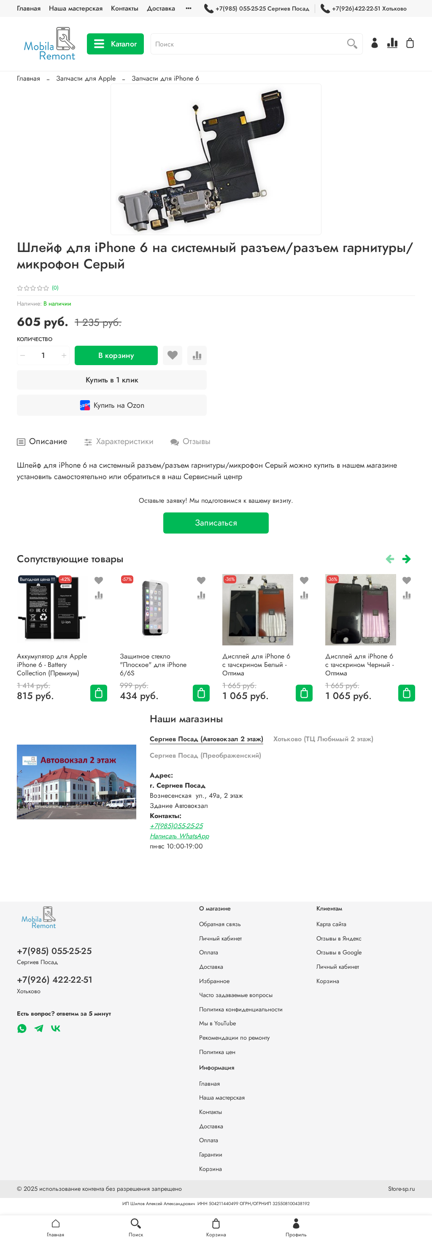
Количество (34, 339)
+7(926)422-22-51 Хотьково (369, 8)
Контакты (124, 8)
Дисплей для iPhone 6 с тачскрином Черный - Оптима (359, 664)
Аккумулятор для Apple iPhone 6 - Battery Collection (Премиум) (52, 664)
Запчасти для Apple (86, 78)
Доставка (161, 8)
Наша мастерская (76, 8)
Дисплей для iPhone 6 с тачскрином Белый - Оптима (256, 664)
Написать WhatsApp (179, 836)
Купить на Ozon (119, 405)
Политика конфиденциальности (241, 1009)
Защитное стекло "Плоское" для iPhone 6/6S (153, 664)
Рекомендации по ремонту (234, 1037)
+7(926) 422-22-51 (54, 979)
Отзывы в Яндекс (339, 938)
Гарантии (210, 1154)
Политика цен (217, 1052)
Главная (28, 8)
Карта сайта (331, 924)
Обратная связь (220, 924)
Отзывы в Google (339, 952)
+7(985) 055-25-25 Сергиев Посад (262, 8)
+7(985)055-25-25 (176, 826)
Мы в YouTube (217, 1023)
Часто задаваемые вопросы (236, 995)
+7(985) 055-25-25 (54, 951)
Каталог (124, 43)
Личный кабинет (220, 938)
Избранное (214, 981)
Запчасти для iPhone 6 (165, 78)
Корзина (327, 981)
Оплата (208, 952)
